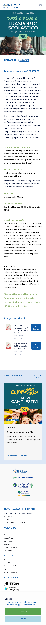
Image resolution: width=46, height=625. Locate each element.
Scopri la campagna (16, 455)
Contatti (7, 544)
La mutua (7, 532)
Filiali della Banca (10, 547)
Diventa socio (9, 541)
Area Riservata (9, 563)
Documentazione (10, 572)
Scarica (36, 329)
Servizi (6, 535)
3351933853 (8, 519)
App (5, 569)
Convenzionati (9, 560)
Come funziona (10, 538)
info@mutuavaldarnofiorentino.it (16, 522)
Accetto (23, 611)
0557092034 (8, 516)
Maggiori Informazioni (24, 605)
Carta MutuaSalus (11, 566)
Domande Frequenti (11, 550)
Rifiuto (23, 618)
